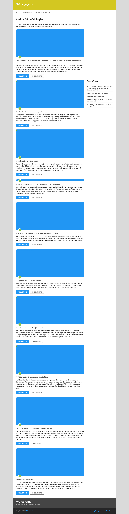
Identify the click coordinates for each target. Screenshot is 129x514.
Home (17, 12)
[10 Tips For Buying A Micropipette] (50, 263)
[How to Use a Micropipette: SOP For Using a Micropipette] (50, 216)
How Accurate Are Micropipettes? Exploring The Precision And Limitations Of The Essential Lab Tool (49, 61)
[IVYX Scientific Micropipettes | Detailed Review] (50, 359)
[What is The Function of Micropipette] (50, 94)
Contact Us (46, 12)
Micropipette (23, 502)
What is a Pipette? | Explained (27, 161)
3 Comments (36, 341)
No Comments (37, 76)
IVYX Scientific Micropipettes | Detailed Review (33, 377)
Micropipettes (27, 12)
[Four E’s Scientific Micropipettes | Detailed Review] (50, 411)
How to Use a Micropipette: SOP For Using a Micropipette (37, 233)
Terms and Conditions (106, 511)
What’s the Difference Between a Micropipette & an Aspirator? (38, 184)
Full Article (22, 76)
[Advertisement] (100, 50)
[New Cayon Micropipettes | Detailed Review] (50, 310)
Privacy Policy (94, 511)
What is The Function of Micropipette (29, 112)
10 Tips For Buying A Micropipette (28, 281)
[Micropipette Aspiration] (50, 462)
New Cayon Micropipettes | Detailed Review (32, 328)
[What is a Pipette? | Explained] (50, 143)
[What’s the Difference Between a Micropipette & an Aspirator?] (50, 180)
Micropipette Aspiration (25, 479)
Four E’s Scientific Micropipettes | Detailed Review (34, 428)
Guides (37, 12)
